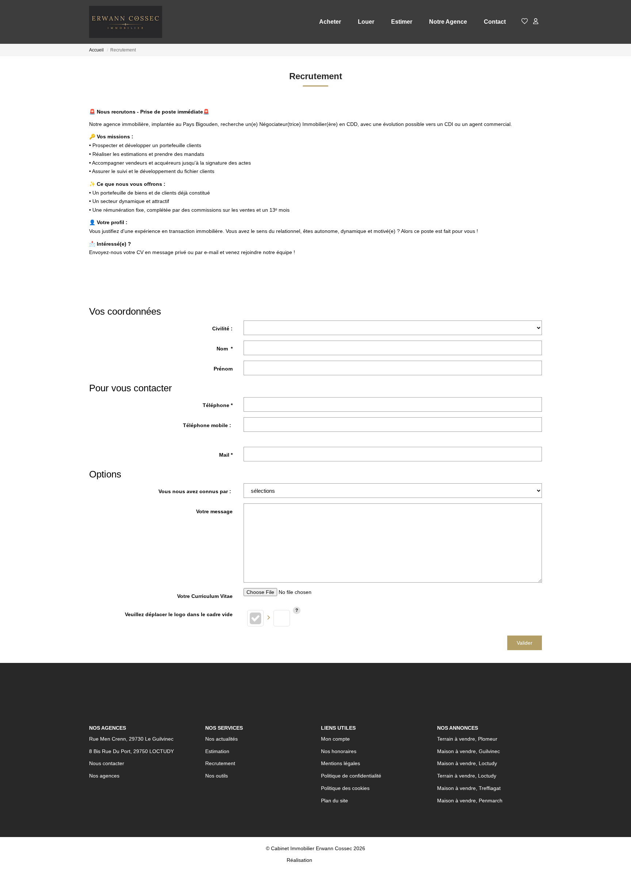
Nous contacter (106, 763)
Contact (495, 22)
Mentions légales (340, 763)
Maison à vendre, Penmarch (469, 800)
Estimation (217, 751)
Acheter (330, 22)
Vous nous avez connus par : (195, 491)
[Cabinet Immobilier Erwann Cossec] (125, 22)
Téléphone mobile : (208, 425)
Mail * (226, 455)
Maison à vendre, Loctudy (467, 763)
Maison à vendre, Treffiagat (469, 788)
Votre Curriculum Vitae (205, 596)
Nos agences (104, 776)
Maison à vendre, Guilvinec (468, 751)
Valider (524, 643)
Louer (366, 22)
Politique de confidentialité (351, 776)
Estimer (401, 22)
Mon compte (335, 739)
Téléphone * (218, 405)
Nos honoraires (338, 751)
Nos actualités (221, 739)
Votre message (214, 511)
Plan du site (334, 800)
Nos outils (216, 776)
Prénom (223, 369)
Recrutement (220, 763)
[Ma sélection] (524, 22)
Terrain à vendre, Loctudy (466, 776)
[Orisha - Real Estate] (329, 860)
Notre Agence (448, 22)
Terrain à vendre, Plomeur (467, 739)
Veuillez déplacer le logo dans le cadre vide (179, 614)
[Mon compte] (535, 22)
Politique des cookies (345, 788)
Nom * (225, 349)
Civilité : (222, 328)
